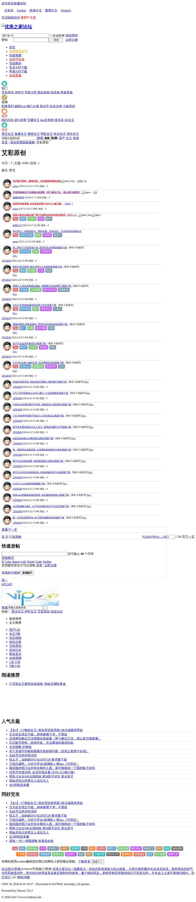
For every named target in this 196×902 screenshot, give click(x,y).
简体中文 (35, 10)
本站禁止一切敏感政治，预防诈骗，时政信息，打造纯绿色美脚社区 (47, 231)
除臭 (52, 347)
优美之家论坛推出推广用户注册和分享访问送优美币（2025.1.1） (45, 215)
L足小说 (14, 662)
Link (23, 561)
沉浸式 (32, 218)
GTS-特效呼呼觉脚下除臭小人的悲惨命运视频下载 (38, 415)
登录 (39, 565)
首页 (12, 47)
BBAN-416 (113, 854)
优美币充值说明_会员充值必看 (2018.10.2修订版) (37, 203)
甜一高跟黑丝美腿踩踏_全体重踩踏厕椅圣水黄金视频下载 (42, 449)
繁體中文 (51, 10)
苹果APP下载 (18, 71)
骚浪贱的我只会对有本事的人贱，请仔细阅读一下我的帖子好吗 (52, 768)
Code (38, 561)
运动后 (33, 347)
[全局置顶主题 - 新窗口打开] (7, 187)
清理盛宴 (140, 854)
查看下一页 (9, 529)
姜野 (22, 218)
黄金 (12, 654)
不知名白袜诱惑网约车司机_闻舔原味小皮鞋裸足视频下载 (42, 404)
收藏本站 (20, 3)
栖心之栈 (33, 106)
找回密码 (71, 35)
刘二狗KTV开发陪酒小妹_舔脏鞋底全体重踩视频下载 (40, 247)
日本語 (8, 10)
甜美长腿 (123, 848)
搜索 (40, 138)
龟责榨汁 (71, 854)
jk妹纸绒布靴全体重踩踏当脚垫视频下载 (33, 438)
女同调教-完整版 (20, 747)
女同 (42, 848)
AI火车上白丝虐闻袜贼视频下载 (29, 483)
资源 (76, 138)
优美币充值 (16, 59)
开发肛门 (53, 848)
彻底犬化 (46, 308)
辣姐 (22, 270)
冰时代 (19, 92)
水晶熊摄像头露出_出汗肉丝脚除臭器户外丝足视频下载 (41, 506)
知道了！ (98, 861)
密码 (5, 39)
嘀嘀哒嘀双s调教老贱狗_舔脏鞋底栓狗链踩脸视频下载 (40, 324)
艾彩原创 (8, 92)
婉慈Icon (20, 106)
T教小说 (14, 666)
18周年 (101, 848)
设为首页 (8, 3)
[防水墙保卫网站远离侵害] (14, 877)
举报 (17, 869)
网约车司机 (49, 289)
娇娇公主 (17, 225)
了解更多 (84, 861)
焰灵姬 (55, 92)
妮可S (23, 347)
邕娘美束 (66, 92)
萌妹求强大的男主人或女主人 (29, 780)
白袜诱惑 (36, 289)
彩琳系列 (8, 106)
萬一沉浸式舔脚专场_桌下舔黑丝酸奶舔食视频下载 (38, 517)
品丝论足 (57, 611)
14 (85, 181)
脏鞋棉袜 (33, 848)
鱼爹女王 (21, 133)
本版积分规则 (11, 572)
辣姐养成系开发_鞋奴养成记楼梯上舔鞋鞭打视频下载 (40, 382)
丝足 (61, 366)
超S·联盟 (20, 120)
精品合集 (15, 641)
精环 (159, 848)
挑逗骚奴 (32, 854)
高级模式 (8, 557)
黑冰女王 (17, 611)
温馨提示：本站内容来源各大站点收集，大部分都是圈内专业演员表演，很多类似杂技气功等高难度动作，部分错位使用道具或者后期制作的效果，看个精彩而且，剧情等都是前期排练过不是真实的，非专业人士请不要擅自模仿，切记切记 (98, 873)
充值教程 (15, 63)
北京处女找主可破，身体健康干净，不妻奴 (38, 734)
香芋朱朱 (25, 308)
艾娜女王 (33, 120)
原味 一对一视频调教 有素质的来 (31, 841)
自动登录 (58, 35)
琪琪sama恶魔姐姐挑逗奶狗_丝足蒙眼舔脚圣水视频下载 (41, 495)
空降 (84, 848)
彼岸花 (59, 120)
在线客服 (15, 75)
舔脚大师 (173, 854)
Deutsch (66, 10)
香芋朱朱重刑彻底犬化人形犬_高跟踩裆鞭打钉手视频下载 (42, 427)
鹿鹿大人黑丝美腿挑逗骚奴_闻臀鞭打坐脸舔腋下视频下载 (42, 286)
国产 (62, 138)
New (15, 256)
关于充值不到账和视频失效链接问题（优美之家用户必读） (49, 751)
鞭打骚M (136, 848)
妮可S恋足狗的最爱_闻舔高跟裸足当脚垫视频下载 (38, 461)
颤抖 (89, 854)
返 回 (5, 536)
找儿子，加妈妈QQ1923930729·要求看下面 (38, 759)
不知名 (24, 289)
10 (157, 536)
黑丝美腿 (41, 328)
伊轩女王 (30, 611)
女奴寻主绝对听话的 (23, 755)
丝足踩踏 (15, 637)
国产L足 (14, 629)
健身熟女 (127, 854)
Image (16, 561)
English (21, 10)
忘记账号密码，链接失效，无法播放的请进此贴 (37, 181)
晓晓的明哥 (18, 197)
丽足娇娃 (44, 92)
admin (15, 186)
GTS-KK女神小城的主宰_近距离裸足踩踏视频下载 (38, 362)
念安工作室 (26, 235)
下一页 (189, 536)
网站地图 (24, 877)
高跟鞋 (47, 235)
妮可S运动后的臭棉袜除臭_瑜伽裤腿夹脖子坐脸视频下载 (41, 472)
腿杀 (92, 848)
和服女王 (149, 848)
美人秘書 (160, 854)
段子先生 (25, 251)
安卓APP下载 (18, 67)
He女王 (69, 120)
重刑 (35, 308)
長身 (81, 854)
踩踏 (51, 328)
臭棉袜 (43, 347)
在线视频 (15, 55)
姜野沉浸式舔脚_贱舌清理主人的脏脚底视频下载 (37, 266)
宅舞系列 (46, 251)
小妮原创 (69, 106)
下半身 (20, 854)
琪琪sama (25, 366)
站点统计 (8, 869)
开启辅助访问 (11, 17)
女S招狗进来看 (19, 785)
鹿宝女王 (8, 133)
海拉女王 (73, 133)
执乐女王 (60, 133)
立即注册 (71, 39)
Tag (15, 218)
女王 (69, 138)
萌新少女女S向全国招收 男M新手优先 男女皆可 (41, 776)
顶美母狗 (177, 848)
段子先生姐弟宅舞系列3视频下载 (29, 343)
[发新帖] (15, 536)
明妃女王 (47, 133)
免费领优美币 (18, 51)
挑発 (166, 848)
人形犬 (57, 308)
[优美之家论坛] (17, 26)
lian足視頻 (47, 120)
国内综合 (8, 120)
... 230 (163, 536)
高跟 (30, 328)
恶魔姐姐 (38, 366)
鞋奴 (48, 270)
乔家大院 (30, 92)
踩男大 (57, 235)
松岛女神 (56, 106)
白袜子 (65, 848)
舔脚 (40, 218)
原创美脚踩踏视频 (22, 142)
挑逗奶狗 (51, 366)
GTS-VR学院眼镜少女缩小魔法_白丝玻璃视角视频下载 (40, 393)
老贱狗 (75, 848)
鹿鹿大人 (58, 854)
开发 (40, 270)
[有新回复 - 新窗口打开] (7, 253)
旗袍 (38, 235)
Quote (30, 561)
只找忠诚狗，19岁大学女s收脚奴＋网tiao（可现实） (44, 763)
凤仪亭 (44, 106)
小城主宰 (99, 854)
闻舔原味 (64, 289)
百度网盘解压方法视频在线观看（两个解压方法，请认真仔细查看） (47, 192)
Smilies (46, 561)
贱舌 (48, 218)
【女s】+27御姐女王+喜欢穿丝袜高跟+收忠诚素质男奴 (46, 730)
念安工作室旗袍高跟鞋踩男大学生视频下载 (34, 305)
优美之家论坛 (62, 869)
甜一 (22, 328)
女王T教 (14, 633)
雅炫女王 (34, 133)
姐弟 (35, 251)
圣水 (18, 654)
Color (8, 561)
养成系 (32, 270)
